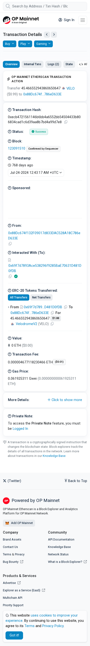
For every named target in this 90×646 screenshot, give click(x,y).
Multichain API (12, 597)
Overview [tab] (11, 64)
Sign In (68, 20)
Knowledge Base (54, 456)
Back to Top (77, 481)
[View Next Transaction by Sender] (54, 35)
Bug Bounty (10, 562)
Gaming (41, 44)
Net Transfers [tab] (41, 297)
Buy (7, 44)
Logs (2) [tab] (53, 64)
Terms (7, 554)
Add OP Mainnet (21, 523)
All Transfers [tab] (18, 297)
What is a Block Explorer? (65, 562)
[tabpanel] (45, 253)
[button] (45, 400)
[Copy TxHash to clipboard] (66, 122)
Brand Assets (12, 539)
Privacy (19, 554)
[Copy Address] (10, 244)
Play (23, 44)
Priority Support (13, 605)
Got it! (14, 635)
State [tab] (69, 64)
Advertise (10, 583)
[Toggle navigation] (82, 20)
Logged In (20, 429)
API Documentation (61, 539)
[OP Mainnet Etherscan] (21, 20)
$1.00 (55, 318)
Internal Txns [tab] (32, 64)
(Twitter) (14, 481)
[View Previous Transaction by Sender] (47, 35)
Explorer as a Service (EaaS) (22, 590)
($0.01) (59, 361)
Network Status (58, 554)
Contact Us (10, 547)
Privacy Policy (53, 626)
